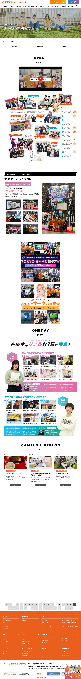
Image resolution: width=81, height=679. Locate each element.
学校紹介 (6, 6)
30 (25, 604)
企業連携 (4, 640)
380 (25, 608)
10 (17, 604)
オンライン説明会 (25, 653)
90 (48, 604)
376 (10, 608)
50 (32, 604)
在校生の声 (5, 653)
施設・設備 (18, 6)
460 (59, 608)
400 (37, 608)
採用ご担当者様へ (45, 642)
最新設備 (24, 620)
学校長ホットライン (65, 655)
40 (29, 604)
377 (14, 608)
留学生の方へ (45, 640)
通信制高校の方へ (65, 638)
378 (18, 608)
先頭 (6, 604)
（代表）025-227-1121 (35, 668)
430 (48, 608)
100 (52, 604)
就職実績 (4, 638)
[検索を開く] (77, 6)
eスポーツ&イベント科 (46, 628)
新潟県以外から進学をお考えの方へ (49, 638)
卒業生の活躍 (5, 641)
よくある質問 (5, 628)
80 (44, 604)
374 (71, 604)
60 (36, 604)
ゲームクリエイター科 (46, 626)
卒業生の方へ (64, 640)
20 (21, 604)
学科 (12, 6)
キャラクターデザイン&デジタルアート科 (50, 630)
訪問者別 (63, 6)
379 (21, 608)
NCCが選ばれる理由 (7, 620)
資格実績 (4, 624)
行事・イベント (5, 651)
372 (63, 604)
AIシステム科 (44, 620)
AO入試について (25, 638)
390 (33, 608)
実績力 (4, 622)
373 (67, 604)
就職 (24, 6)
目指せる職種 (5, 626)
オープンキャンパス (53, 6)
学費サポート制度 (26, 641)
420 (44, 608)
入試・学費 (31, 6)
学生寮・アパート (25, 643)
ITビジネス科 (64, 628)
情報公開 (63, 651)
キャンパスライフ (40, 6)
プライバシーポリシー (66, 653)
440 (52, 608)
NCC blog (70, 6)
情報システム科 (45, 622)
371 (59, 604)
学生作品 (4, 655)
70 (40, 604)
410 (40, 608)
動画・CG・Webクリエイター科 (68, 620)
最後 (71, 608)
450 (56, 608)
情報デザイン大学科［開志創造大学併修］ (70, 626)
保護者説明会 (25, 655)
